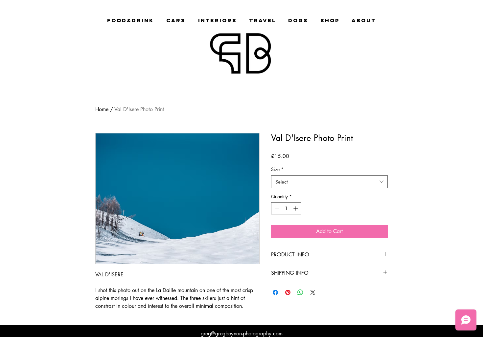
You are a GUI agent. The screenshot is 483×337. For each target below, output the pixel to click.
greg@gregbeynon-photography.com (242, 333)
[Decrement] (276, 208)
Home (101, 109)
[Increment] (296, 208)
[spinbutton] (286, 208)
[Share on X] (313, 292)
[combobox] (329, 181)
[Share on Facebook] (275, 292)
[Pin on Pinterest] (288, 292)
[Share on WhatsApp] (300, 292)
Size (277, 169)
